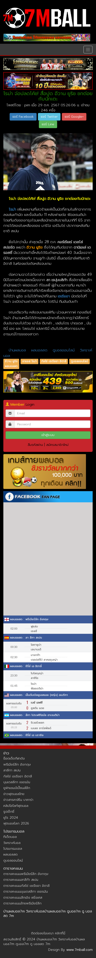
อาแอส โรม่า (29, 361)
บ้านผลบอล (17, 350)
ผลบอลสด (39, 350)
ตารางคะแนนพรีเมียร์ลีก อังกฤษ (25, 873)
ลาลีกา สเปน (12, 770)
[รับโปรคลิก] (48, 382)
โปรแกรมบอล (12, 848)
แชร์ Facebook (23, 116)
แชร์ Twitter (49, 116)
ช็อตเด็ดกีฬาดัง (14, 758)
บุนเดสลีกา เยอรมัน (16, 782)
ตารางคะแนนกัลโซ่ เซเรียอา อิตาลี (26, 885)
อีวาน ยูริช (11, 361)
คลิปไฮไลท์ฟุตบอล (15, 805)
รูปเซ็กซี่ (8, 811)
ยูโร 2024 (10, 817)
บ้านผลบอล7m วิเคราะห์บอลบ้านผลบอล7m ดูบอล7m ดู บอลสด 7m (47, 913)
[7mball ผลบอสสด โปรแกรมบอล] (46, 37)
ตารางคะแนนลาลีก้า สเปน (20, 879)
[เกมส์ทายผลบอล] (48, 471)
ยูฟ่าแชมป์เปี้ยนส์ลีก (16, 787)
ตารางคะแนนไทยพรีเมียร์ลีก (22, 903)
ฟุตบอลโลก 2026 (16, 823)
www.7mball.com (79, 949)
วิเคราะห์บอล (12, 842)
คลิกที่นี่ (60, 933)
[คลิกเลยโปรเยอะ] (48, 64)
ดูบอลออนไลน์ (64, 350)
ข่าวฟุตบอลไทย (13, 793)
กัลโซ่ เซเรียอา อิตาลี (53, 361)
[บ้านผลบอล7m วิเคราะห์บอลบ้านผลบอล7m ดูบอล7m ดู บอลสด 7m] (46, 17)
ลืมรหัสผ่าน (35, 444)
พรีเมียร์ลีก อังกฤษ (17, 764)
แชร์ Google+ (74, 116)
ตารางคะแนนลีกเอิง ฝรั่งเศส (22, 897)
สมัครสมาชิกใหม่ (57, 444)
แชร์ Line (48, 124)
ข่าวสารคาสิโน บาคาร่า (18, 799)
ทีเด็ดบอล (10, 836)
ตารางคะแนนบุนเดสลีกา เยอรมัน (25, 891)
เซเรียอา (64, 296)
